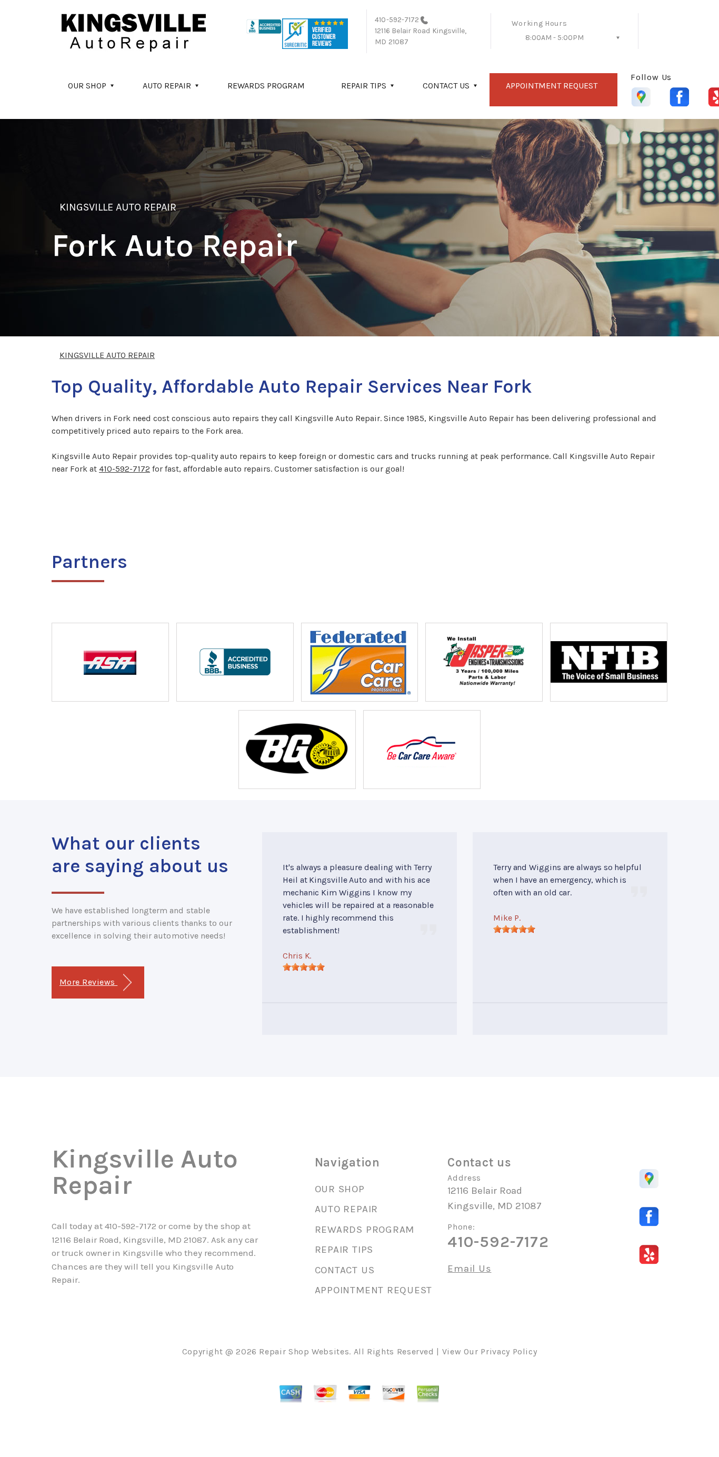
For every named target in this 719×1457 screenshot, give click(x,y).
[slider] (304, 967)
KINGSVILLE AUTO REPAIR (117, 207)
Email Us (469, 1269)
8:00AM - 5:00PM (554, 37)
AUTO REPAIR (167, 86)
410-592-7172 (397, 19)
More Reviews (88, 982)
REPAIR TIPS (363, 86)
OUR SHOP (87, 86)
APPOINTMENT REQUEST (551, 86)
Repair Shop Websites (304, 1351)
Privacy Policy (509, 1351)
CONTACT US (446, 86)
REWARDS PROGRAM (266, 86)
